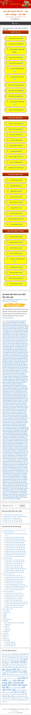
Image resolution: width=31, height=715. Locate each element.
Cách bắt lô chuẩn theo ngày (21, 656)
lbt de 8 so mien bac (23, 400)
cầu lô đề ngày (14, 334)
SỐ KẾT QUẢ (6, 640)
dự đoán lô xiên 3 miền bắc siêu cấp (14, 565)
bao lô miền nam (15, 197)
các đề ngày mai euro (16, 324)
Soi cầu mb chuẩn (11, 321)
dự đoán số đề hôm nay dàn (17, 373)
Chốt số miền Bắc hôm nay (15, 655)
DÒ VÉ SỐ (6, 635)
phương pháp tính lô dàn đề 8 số (16, 436)
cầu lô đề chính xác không (17, 333)
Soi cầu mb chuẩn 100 (21, 321)
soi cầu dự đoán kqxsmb (15, 688)
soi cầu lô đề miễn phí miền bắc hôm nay (14, 487)
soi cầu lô (9, 692)
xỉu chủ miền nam (15, 180)
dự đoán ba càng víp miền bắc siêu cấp (12, 521)
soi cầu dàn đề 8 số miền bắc (9, 451)
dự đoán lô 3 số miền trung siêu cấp (13, 582)
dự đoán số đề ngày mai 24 (8, 380)
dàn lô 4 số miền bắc (15, 110)
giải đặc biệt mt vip (15, 242)
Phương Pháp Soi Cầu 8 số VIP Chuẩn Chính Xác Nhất (14, 433)
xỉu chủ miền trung (15, 237)
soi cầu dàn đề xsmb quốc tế (13, 478)
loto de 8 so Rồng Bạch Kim (18, 410)
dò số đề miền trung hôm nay (16, 360)
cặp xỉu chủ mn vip (15, 202)
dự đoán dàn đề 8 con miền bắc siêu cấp (13, 515)
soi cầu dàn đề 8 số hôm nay (9, 449)
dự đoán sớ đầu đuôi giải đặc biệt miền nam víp (16, 603)
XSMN (4, 616)
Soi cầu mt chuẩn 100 (8, 574)
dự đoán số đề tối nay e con (19, 392)
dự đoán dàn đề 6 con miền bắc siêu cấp (15, 547)
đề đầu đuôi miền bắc (15, 168)
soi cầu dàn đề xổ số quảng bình (12, 475)
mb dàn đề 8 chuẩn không (16, 413)
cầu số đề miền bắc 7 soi (8, 348)
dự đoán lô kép (18, 661)
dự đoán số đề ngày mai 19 (21, 379)
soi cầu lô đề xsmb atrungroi (16, 488)
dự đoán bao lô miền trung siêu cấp (13, 575)
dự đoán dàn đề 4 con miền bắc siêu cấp (15, 546)
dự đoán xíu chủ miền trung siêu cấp (14, 589)
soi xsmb (23, 698)
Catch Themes (20, 712)
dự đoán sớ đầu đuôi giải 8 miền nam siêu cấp (16, 602)
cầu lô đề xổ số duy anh (7, 340)
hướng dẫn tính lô (10, 674)
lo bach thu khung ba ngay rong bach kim (15, 406)
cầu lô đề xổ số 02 (15, 337)
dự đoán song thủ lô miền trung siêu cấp (14, 588)
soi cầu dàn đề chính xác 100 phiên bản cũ (15, 454)
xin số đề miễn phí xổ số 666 (11, 497)
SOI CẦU (5, 633)
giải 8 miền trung (15, 248)
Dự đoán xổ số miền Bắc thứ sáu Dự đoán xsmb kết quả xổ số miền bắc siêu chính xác (15, 666)
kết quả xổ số (18, 674)
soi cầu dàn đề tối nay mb (20, 472)
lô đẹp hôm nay (19, 676)
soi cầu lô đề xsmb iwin (21, 490)
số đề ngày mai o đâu (23, 440)
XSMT (4, 617)
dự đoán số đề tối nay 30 (19, 391)
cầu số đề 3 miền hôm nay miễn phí (18, 345)
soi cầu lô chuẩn (18, 691)
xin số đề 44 (15, 494)
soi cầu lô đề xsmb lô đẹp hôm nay (10, 491)
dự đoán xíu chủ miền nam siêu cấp (13, 607)
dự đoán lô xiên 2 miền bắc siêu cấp (14, 563)
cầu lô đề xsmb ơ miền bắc (13, 343)
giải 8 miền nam (15, 191)
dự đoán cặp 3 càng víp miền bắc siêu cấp (15, 544)
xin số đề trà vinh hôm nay (8, 498)
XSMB (4, 614)
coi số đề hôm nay (9, 351)
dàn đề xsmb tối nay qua (15, 358)
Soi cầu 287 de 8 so (18, 442)
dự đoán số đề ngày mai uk (16, 389)
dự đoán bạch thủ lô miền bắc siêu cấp (14, 542)
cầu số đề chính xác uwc (21, 346)
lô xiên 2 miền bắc (15, 135)
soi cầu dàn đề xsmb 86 (14, 476)
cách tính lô (5, 658)
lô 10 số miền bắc (15, 162)
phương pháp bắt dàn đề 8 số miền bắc (15, 428)
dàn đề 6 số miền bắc (15, 91)
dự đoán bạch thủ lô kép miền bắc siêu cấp (15, 540)
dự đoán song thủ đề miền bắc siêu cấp (14, 572)
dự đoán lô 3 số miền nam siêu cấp (13, 600)
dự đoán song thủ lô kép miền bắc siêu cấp (15, 568)
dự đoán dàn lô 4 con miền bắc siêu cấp (12, 520)
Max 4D (7, 628)
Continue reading (8, 318)
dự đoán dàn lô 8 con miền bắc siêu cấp (14, 561)
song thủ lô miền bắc (15, 44)
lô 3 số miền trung (15, 284)
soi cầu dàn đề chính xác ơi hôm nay (14, 457)
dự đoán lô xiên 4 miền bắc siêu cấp (12, 518)
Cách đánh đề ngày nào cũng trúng (11, 660)
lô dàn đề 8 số (8, 410)
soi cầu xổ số (17, 696)
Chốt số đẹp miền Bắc (10, 656)
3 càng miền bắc (15, 151)
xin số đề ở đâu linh (22, 497)
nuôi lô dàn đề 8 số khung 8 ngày (10, 425)
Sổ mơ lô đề (6, 610)
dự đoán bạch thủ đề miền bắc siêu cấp (14, 539)
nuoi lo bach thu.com (10, 421)
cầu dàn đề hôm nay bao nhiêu (15, 325)
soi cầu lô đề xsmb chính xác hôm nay (15, 489)
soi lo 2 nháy (11, 698)
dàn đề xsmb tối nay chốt (14, 357)
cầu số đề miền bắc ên (20, 348)
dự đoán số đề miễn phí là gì (14, 377)
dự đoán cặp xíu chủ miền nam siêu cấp (14, 595)
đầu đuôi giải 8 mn (15, 213)
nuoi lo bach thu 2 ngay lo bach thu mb (15, 418)
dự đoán (9, 662)
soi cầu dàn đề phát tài (20, 464)
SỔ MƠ (5, 637)
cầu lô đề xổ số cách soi (21, 339)
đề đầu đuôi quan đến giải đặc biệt (14, 397)
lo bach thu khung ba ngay (17, 406)
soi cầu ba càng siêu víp (13, 681)
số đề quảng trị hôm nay (8, 442)
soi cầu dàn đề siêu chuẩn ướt (15, 467)
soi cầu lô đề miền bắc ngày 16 (15, 484)
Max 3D (7, 626)
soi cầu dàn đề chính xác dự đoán (15, 457)
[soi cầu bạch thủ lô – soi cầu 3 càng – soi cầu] (15, 8)
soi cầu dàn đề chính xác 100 (21, 452)
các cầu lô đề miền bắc (11, 322)
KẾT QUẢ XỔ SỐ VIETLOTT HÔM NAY (14, 623)
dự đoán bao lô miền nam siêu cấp (13, 593)
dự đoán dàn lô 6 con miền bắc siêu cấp (14, 560)
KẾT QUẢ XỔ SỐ (7, 619)
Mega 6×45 (8, 624)
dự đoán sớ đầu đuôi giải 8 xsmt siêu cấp (15, 584)
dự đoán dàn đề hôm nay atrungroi (10, 363)
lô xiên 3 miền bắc (15, 140)
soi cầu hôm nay (13, 688)
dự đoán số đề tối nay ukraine (9, 395)
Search (22, 506)
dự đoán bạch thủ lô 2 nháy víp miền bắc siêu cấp (15, 516)
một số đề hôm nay (16, 416)
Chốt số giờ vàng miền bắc (8, 654)
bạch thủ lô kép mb (15, 58)
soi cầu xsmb (9, 696)
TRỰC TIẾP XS (7, 612)
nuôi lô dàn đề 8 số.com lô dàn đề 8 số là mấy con (13, 426)
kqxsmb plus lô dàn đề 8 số (11, 400)
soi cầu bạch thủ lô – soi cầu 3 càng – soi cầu (15, 13)
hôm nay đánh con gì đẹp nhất (14, 672)
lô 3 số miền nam (15, 224)
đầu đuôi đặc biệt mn (15, 219)
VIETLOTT (5, 621)
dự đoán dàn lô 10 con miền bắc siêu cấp (15, 555)
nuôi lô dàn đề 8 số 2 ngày (21, 421)
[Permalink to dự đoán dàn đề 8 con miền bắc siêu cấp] (14, 307)
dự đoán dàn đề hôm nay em (10, 366)
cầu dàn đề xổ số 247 (17, 328)
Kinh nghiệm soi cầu (8, 609)
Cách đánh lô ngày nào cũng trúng (18, 658)
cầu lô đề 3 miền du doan (17, 331)
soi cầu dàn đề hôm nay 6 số (16, 461)
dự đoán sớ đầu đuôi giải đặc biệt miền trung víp (16, 586)
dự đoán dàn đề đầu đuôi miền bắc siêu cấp (15, 553)
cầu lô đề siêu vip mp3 (21, 336)
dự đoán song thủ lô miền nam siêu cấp (14, 605)
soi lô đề (10, 494)
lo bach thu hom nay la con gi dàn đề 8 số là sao (15, 402)
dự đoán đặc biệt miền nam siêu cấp (14, 596)
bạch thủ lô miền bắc (15, 38)
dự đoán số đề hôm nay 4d (16, 372)
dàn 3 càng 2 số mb (15, 157)
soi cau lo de (15, 678)
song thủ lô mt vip (15, 267)
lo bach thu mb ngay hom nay (12, 409)
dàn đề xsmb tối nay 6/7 (16, 355)
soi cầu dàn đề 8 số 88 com (18, 446)
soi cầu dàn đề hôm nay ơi (20, 463)
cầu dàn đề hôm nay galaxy (17, 327)
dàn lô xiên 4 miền (15, 146)
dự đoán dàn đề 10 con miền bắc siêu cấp (15, 551)
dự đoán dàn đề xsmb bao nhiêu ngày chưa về (14, 369)
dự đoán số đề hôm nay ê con (14, 374)
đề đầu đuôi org (19, 397)
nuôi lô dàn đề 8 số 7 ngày (8, 422)
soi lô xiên (18, 698)
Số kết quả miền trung (10, 644)
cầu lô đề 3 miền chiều (19, 330)
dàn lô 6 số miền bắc (15, 123)
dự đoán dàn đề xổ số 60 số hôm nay (17, 369)
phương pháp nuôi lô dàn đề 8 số (12, 431)
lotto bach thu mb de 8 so (16, 412)
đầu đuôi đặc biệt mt (15, 278)
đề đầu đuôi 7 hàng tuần (9, 397)
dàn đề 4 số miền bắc (15, 85)
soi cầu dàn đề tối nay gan (18, 470)
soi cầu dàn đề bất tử (21, 451)
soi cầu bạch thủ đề (14, 686)
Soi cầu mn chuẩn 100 (8, 591)
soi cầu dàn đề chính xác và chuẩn (13, 460)
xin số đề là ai (22, 494)
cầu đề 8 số (11, 330)
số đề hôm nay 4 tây (14, 437)
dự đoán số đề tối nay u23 (21, 394)
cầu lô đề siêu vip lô (10, 336)
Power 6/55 (8, 630)
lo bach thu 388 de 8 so (7, 401)
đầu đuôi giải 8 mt (15, 273)
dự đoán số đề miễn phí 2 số (14, 376)
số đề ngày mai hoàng (12, 440)
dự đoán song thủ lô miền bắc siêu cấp (14, 570)
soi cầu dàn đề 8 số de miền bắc (20, 448)
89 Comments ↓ (14, 301)
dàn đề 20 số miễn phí (19, 351)
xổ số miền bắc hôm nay (21, 700)
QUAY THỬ (6, 638)
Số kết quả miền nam (10, 645)
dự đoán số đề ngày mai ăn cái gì (16, 385)
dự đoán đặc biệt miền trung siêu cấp (14, 579)
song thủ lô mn (15, 208)
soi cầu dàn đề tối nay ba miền (16, 469)
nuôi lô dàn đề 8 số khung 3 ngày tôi (18, 424)
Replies (18, 498)
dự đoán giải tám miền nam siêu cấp (14, 598)
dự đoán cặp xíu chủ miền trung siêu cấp (15, 577)
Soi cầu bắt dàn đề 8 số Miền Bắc (16, 443)
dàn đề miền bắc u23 (18, 354)
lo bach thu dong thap (19, 401)
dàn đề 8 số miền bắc (15, 96)
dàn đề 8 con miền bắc (18, 352)
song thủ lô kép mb (16, 63)
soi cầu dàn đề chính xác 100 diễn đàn (11, 454)
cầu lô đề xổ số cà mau (10, 339)
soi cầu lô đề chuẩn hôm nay (13, 481)
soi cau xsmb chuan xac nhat (15, 493)
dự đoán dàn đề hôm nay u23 (15, 367)
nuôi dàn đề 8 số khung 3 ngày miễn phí (17, 418)
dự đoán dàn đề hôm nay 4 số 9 (20, 361)
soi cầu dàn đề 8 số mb (21, 449)
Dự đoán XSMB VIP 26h (14, 664)
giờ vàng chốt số (10, 669)
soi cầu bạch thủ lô (13, 684)
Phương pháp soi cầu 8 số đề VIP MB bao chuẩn (14, 432)
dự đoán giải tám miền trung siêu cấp (14, 581)
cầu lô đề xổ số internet (19, 340)
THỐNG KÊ (6, 631)
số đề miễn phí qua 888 (14, 439)
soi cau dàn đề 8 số (18, 445)
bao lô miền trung (15, 253)
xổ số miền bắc (10, 700)
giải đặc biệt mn (15, 186)
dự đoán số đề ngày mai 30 (12, 382)
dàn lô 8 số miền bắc (15, 129)
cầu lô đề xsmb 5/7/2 (17, 342)
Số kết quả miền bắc (10, 642)
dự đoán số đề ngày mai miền (14, 388)
